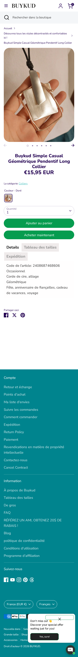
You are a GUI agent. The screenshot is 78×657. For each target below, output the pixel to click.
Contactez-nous (15, 460)
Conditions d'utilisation (21, 548)
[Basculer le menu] (6, 6)
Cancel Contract (16, 467)
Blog (7, 533)
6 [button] (50, 145)
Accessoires (11, 640)
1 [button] (28, 146)
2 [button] (32, 145)
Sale (25, 629)
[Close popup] (60, 617)
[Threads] (32, 580)
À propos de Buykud (19, 490)
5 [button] (46, 145)
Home (23, 640)
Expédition (12, 424)
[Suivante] (73, 145)
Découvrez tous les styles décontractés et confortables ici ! (35, 35)
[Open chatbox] (70, 649)
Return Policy (14, 432)
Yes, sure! (44, 636)
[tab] (13, 247)
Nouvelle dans (12, 629)
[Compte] (60, 4)
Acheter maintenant (39, 235)
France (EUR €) (17, 604)
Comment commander (20, 417)
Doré (8, 198)
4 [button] (41, 145)
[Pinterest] (25, 580)
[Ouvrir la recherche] (6, 17)
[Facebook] (6, 580)
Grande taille (11, 634)
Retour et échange (18, 387)
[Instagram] (19, 580)
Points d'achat (14, 394)
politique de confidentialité (24, 540)
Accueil (8, 28)
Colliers (23, 183)
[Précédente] (5, 145)
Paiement (11, 439)
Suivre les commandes (21, 409)
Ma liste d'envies (17, 402)
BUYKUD (35, 646)
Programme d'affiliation (22, 555)
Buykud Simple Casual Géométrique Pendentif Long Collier (38, 43)
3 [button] (37, 145)
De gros (10, 505)
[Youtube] (12, 580)
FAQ (7, 512)
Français (45, 604)
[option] (39, 95)
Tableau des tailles (18, 497)
